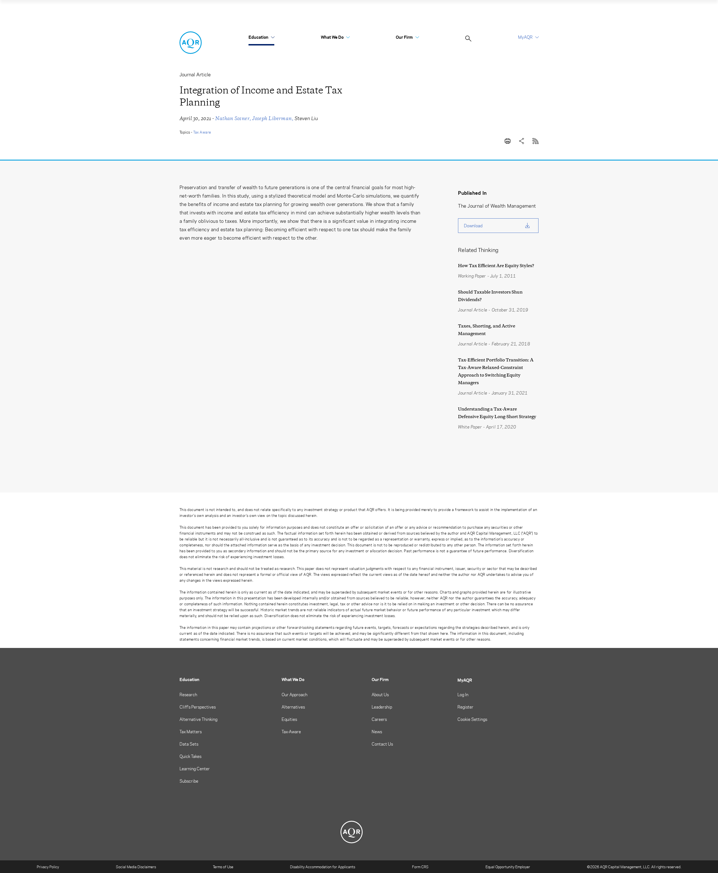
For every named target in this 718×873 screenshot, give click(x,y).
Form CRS (420, 866)
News (377, 731)
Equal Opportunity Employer (507, 866)
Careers (379, 719)
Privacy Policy (48, 866)
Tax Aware (202, 132)
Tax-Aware (291, 731)
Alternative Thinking (198, 719)
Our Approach (294, 694)
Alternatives (293, 707)
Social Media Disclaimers (136, 866)
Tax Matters (191, 731)
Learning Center (195, 768)
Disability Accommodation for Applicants (322, 866)
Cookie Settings (472, 719)
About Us (380, 694)
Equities (289, 719)
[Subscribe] (536, 140)
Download (473, 225)
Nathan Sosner (232, 118)
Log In (462, 694)
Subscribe (189, 781)
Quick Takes (190, 756)
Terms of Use (223, 866)
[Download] (508, 140)
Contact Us (382, 744)
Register (465, 707)
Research (188, 694)
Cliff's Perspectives (198, 707)
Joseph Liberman (272, 118)
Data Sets (189, 744)
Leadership (382, 707)
